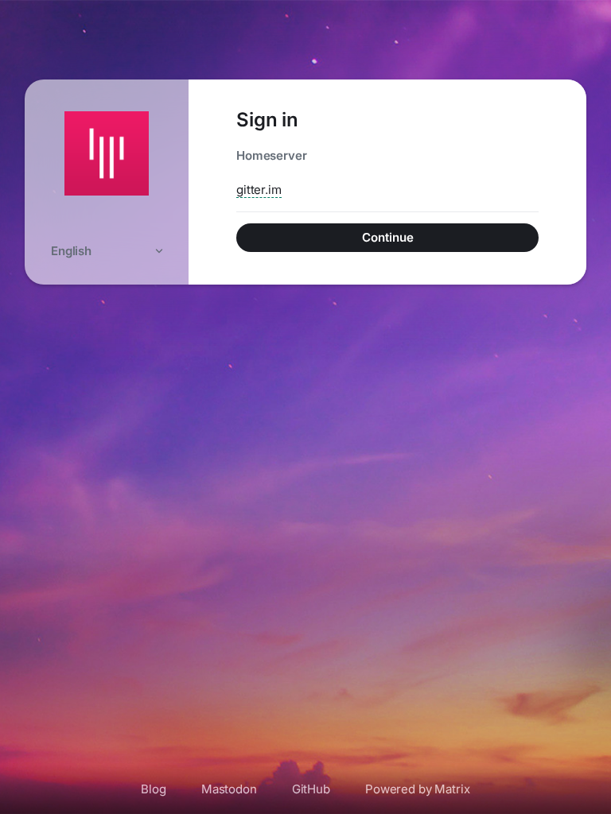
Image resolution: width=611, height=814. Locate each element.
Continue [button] (388, 237)
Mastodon (229, 789)
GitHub (311, 789)
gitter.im (259, 189)
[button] (107, 251)
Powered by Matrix (417, 789)
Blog (153, 789)
